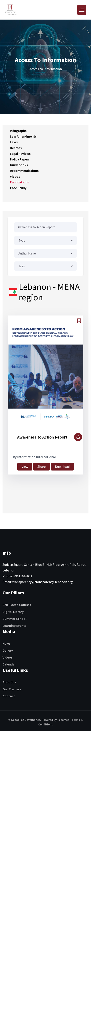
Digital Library (13, 612)
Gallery (8, 650)
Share (41, 466)
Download (62, 466)
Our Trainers (12, 689)
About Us (9, 682)
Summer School (14, 618)
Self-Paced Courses (17, 605)
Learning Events (14, 625)
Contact (9, 696)
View (25, 466)
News (6, 643)
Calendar (9, 664)
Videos (7, 657)
